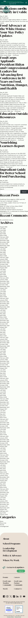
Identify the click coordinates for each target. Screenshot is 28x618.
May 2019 (3, 373)
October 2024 (4, 264)
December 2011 (4, 502)
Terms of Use (18, 616)
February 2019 (4, 378)
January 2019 (4, 380)
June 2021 (3, 330)
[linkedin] (17, 596)
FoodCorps (5, 18)
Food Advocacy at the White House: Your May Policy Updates (13, 31)
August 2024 (3, 267)
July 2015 (2, 448)
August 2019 (3, 368)
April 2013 (3, 485)
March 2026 (3, 235)
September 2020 (5, 346)
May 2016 (3, 431)
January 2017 (4, 421)
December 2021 (4, 320)
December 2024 (4, 261)
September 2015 (5, 445)
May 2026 (3, 232)
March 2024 (3, 276)
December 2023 (4, 281)
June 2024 (3, 271)
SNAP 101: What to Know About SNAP (11, 206)
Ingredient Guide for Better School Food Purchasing (13, 173)
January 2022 (4, 319)
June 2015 (3, 450)
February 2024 (4, 278)
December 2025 (4, 240)
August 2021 (3, 327)
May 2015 (3, 451)
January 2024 (4, 279)
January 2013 (4, 491)
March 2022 (3, 317)
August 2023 (3, 288)
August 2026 (3, 227)
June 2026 (3, 230)
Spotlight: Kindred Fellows (7, 208)
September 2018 (5, 387)
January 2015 (4, 456)
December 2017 (4, 402)
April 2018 (3, 395)
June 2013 (3, 482)
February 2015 (4, 455)
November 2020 (4, 342)
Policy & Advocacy (12, 555)
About (6, 539)
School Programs (11, 543)
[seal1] (9, 609)
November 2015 (4, 441)
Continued (16, 55)
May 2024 (3, 273)
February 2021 (4, 337)
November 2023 (4, 283)
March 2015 (3, 453)
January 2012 (4, 501)
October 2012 (4, 494)
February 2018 (4, 399)
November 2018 (4, 383)
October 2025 (4, 244)
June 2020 (3, 351)
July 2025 (3, 249)
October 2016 (4, 426)
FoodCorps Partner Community (18, 583)
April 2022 (3, 315)
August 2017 (3, 409)
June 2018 (3, 392)
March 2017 (3, 417)
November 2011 (4, 504)
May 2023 (3, 293)
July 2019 (2, 370)
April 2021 (3, 334)
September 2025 (5, 245)
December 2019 (4, 361)
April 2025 (3, 254)
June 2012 (3, 497)
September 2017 (5, 407)
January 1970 (4, 514)
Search (2, 189)
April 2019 (3, 375)
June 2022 (3, 312)
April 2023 (3, 295)
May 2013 (3, 484)
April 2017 (3, 416)
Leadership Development (10, 549)
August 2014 (3, 463)
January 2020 (4, 359)
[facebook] (4, 596)
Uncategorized (4, 526)
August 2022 (3, 308)
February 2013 (4, 489)
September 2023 (5, 286)
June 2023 (3, 291)
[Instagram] (7, 596)
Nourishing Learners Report (12, 144)
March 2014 (3, 472)
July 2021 (2, 329)
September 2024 (5, 266)
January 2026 (4, 239)
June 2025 (3, 250)
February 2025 (4, 257)
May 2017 (3, 414)
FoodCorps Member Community (7, 583)
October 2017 (4, 405)
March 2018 (3, 397)
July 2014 (2, 465)
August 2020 (3, 348)
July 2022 (2, 310)
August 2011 (3, 509)
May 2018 (3, 393)
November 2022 (4, 303)
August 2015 (3, 446)
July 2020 (3, 349)
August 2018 (3, 388)
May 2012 (2, 499)
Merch (5, 589)
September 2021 (4, 325)
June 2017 (3, 412)
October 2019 (4, 365)
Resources (3, 523)
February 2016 (4, 436)
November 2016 (4, 424)
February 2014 (4, 474)
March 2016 (3, 434)
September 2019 (5, 366)
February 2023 (4, 298)
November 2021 (4, 322)
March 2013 (3, 487)
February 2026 (4, 237)
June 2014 (3, 467)
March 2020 (3, 356)
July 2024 (3, 269)
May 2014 (3, 468)
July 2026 (3, 228)
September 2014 (5, 462)
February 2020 (4, 358)
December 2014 (4, 458)
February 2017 (4, 419)
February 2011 (4, 511)
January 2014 (4, 475)
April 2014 (3, 470)
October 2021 (4, 324)
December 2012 (4, 492)
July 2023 (3, 290)
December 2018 (4, 382)
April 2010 (3, 513)
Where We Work (11, 560)
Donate (5, 577)
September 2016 (5, 428)
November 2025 (4, 242)
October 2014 (4, 460)
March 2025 (3, 256)
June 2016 (3, 429)
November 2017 (4, 404)
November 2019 (4, 363)
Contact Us (18, 589)
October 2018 (4, 385)
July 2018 (2, 390)
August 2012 (3, 496)
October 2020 (4, 344)
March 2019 (3, 376)
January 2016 (4, 438)
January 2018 (4, 400)
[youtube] (24, 596)
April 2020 (3, 354)
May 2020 (3, 353)
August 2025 (3, 247)
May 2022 (3, 313)
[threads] (21, 596)
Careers (17, 577)
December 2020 (4, 341)
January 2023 (4, 300)
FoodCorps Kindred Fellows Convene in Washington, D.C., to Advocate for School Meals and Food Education (14, 211)
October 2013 (4, 479)
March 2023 (3, 296)
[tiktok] (14, 596)
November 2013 (4, 477)
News (1, 521)
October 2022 (4, 305)
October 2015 (4, 443)
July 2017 (2, 411)
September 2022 (5, 307)
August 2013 (3, 480)
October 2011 (4, 506)
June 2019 (3, 371)
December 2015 (4, 439)
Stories (2, 524)
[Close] (26, 2)
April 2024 (3, 274)
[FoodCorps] (6, 9)
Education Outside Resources (14, 115)
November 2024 (4, 262)
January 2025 (4, 259)
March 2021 (3, 336)
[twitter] (11, 596)
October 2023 (4, 285)
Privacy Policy (10, 616)
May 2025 (3, 252)
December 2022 (4, 302)
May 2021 (2, 332)
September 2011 (4, 508)
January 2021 (4, 339)
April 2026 (3, 233)
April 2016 (3, 433)
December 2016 (4, 422)
